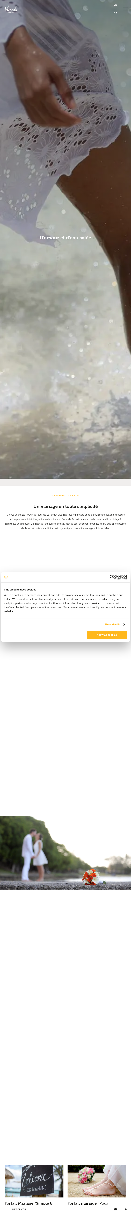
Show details (112, 624)
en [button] (115, 4)
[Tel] (126, 1209)
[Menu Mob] (125, 9)
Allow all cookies (107, 634)
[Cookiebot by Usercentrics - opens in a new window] (112, 577)
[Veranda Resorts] (13, 9)
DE (115, 13)
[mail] (116, 1209)
